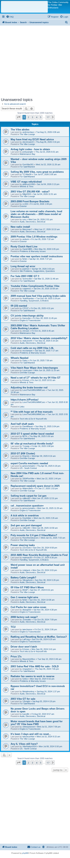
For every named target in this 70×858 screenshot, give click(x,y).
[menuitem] (10, 17)
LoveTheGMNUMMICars (33, 390)
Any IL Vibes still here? (24, 744)
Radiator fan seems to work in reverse (32, 676)
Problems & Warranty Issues (33, 251)
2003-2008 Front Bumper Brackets (30, 201)
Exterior (23, 206)
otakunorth (27, 341)
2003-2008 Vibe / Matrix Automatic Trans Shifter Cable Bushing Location (38, 327)
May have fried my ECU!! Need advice (32, 139)
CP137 (25, 308)
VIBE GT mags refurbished (26, 181)
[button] (18, 117)
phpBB (25, 853)
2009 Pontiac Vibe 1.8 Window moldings (34, 236)
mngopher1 (27, 669)
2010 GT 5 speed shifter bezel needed (32, 433)
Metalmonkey (28, 691)
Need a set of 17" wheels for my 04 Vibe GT (35, 377)
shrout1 (25, 331)
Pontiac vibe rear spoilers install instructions (37, 256)
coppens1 (26, 288)
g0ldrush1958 (28, 184)
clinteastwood (28, 727)
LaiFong (26, 639)
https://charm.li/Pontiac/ (24, 399)
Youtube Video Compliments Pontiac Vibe (35, 286)
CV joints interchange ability (27, 315)
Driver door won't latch (24, 646)
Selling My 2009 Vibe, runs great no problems (37, 171)
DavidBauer (27, 426)
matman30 (27, 557)
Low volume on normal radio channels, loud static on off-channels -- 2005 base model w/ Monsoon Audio (36, 214)
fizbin (24, 259)
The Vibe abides (20, 129)
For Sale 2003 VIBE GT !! (25, 276)
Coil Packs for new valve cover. (29, 607)
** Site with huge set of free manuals (32, 411)
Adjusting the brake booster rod (29, 387)
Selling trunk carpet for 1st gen (28, 495)
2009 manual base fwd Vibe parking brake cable (38, 296)
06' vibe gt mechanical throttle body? (32, 443)
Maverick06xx (28, 659)
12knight (26, 701)
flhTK (24, 436)
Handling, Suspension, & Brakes (34, 301)
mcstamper (27, 350)
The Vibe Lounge (27, 134)
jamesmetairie (28, 466)
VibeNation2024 (29, 746)
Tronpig (25, 446)
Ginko (25, 679)
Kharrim (25, 456)
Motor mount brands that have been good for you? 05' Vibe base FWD (37, 723)
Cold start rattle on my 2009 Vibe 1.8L (32, 348)
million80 (26, 498)
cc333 (25, 204)
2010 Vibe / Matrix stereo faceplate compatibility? (39, 338)
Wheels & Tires (26, 186)
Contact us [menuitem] (36, 847)
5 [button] (40, 117)
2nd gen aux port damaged (26, 525)
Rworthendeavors (30, 538)
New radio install (20, 226)
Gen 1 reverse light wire (24, 597)
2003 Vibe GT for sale (23, 698)
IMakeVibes (27, 488)
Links (22, 407)
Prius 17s (16, 656)
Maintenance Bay (27, 154)
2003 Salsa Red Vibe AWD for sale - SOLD (35, 666)
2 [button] (28, 117)
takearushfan (28, 736)
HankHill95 (27, 249)
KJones (25, 380)
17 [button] (48, 117)
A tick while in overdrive (25, 515)
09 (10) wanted (19, 305)
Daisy (25, 360)
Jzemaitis (26, 619)
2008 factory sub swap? (24, 617)
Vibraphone (27, 580)
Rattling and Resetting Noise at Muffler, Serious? (39, 636)
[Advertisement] (35, 60)
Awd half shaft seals (22, 423)
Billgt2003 (26, 194)
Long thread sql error (23, 266)
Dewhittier (26, 518)
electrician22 (28, 142)
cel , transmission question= (27, 505)
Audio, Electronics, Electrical (32, 222)
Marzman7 (27, 229)
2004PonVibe (28, 478)
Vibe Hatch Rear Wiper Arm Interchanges (34, 367)
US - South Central (28, 468)
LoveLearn (27, 370)
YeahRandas (28, 298)
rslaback (26, 570)
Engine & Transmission (30, 320)
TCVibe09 (26, 174)
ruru (24, 219)
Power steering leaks (23, 545)
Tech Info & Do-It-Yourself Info (33, 419)
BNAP (25, 590)
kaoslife (25, 714)
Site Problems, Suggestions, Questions (37, 271)
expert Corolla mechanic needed (29, 463)
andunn (25, 239)
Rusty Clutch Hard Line (24, 246)
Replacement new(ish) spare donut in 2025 (35, 486)
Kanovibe (26, 318)
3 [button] (32, 117)
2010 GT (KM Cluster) (23, 453)
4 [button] (36, 117)
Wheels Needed (19, 358)
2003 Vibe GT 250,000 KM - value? (30, 191)
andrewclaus (28, 132)
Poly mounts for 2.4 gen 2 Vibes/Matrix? (34, 535)
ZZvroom (26, 548)
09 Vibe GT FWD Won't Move (27, 587)
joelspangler (27, 152)
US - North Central (28, 749)
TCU (13, 627)
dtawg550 (26, 610)
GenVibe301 (28, 164)
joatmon (25, 269)
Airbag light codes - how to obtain (30, 149)
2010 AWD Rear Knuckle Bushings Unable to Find (39, 555)
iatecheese (27, 629)
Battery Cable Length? (23, 577)
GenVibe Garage (27, 372)
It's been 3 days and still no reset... (31, 734)
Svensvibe (27, 279)
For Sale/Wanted (27, 167)
